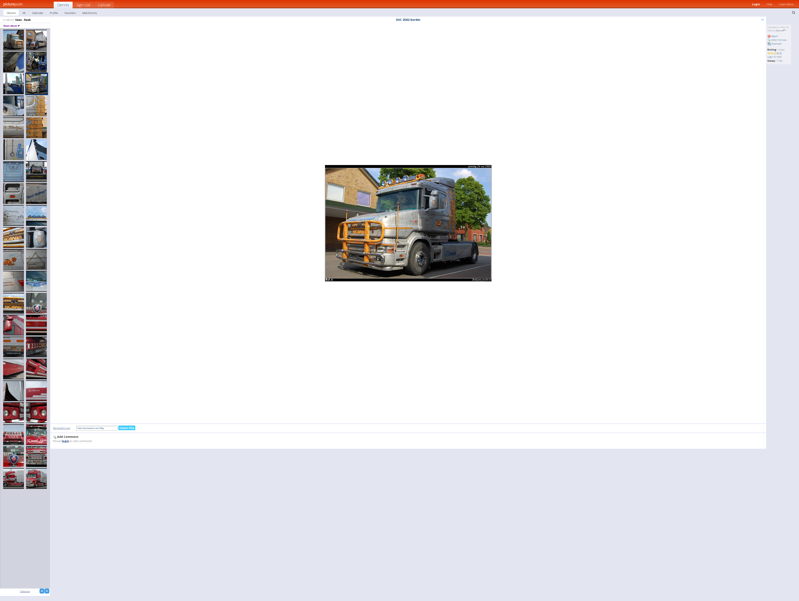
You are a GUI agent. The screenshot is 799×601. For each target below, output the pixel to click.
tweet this (126, 428)
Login (756, 4)
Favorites (70, 13)
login (65, 441)
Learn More (786, 4)
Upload (104, 4)
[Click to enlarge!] (408, 223)
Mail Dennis (89, 13)
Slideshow (25, 591)
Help (769, 4)
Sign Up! (83, 4)
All (23, 13)
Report (774, 36)
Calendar (37, 13)
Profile (54, 13)
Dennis (63, 4)
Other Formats (779, 39)
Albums (11, 13)
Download (776, 43)
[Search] (793, 12)
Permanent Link (61, 428)
